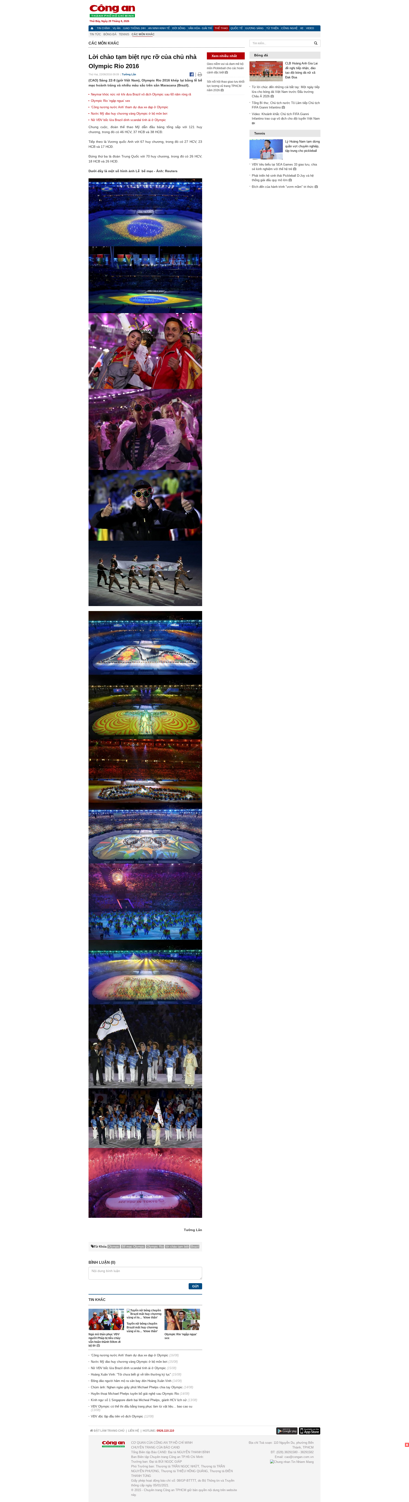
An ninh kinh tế (159, 28)
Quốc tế (237, 28)
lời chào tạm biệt (177, 1246)
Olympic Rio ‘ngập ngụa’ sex (110, 101)
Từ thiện (272, 28)
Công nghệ (289, 28)
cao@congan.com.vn (299, 1457)
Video (310, 28)
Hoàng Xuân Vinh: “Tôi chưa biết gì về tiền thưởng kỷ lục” (131, 1374)
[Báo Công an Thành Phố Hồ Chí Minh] (92, 28)
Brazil (195, 1246)
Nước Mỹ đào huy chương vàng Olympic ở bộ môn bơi (129, 113)
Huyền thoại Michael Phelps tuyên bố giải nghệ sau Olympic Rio (135, 1393)
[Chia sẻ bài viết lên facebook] (192, 74)
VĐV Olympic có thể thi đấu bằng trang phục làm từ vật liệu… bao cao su (141, 1406)
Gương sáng (254, 28)
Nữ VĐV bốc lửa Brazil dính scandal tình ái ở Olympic (128, 120)
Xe (301, 28)
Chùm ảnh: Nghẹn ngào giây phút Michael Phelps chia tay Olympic (137, 1387)
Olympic (114, 1246)
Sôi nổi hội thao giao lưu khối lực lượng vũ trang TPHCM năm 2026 (226, 86)
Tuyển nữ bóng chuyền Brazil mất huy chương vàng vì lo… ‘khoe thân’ (142, 1327)
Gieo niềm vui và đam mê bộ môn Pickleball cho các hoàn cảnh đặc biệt (225, 68)
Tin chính (103, 28)
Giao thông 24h (134, 28)
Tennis (124, 34)
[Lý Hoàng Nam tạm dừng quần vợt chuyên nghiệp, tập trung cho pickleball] (266, 149)
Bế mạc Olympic (133, 1246)
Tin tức (95, 34)
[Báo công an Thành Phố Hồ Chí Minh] (112, 10)
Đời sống (179, 28)
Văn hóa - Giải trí (200, 28)
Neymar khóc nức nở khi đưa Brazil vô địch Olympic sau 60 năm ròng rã (141, 94)
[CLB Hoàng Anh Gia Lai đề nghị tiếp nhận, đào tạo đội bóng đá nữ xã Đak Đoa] (266, 71)
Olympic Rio (155, 1246)
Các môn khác (143, 34)
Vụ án (116, 28)
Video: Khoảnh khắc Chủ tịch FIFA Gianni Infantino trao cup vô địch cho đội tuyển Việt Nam (286, 116)
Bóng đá (109, 34)
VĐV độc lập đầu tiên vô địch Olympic (117, 1416)
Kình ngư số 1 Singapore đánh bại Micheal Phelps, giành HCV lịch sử (139, 1400)
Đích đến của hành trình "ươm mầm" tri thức (283, 187)
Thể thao (221, 28)
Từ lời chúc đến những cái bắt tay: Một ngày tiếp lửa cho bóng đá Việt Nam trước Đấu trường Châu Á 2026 (286, 91)
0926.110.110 (165, 1430)
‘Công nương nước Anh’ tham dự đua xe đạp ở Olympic (129, 107)
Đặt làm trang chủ (108, 1430)
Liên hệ (133, 1430)
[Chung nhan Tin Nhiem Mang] (292, 1461)
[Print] (200, 74)
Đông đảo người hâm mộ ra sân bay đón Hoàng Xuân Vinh (131, 1381)
